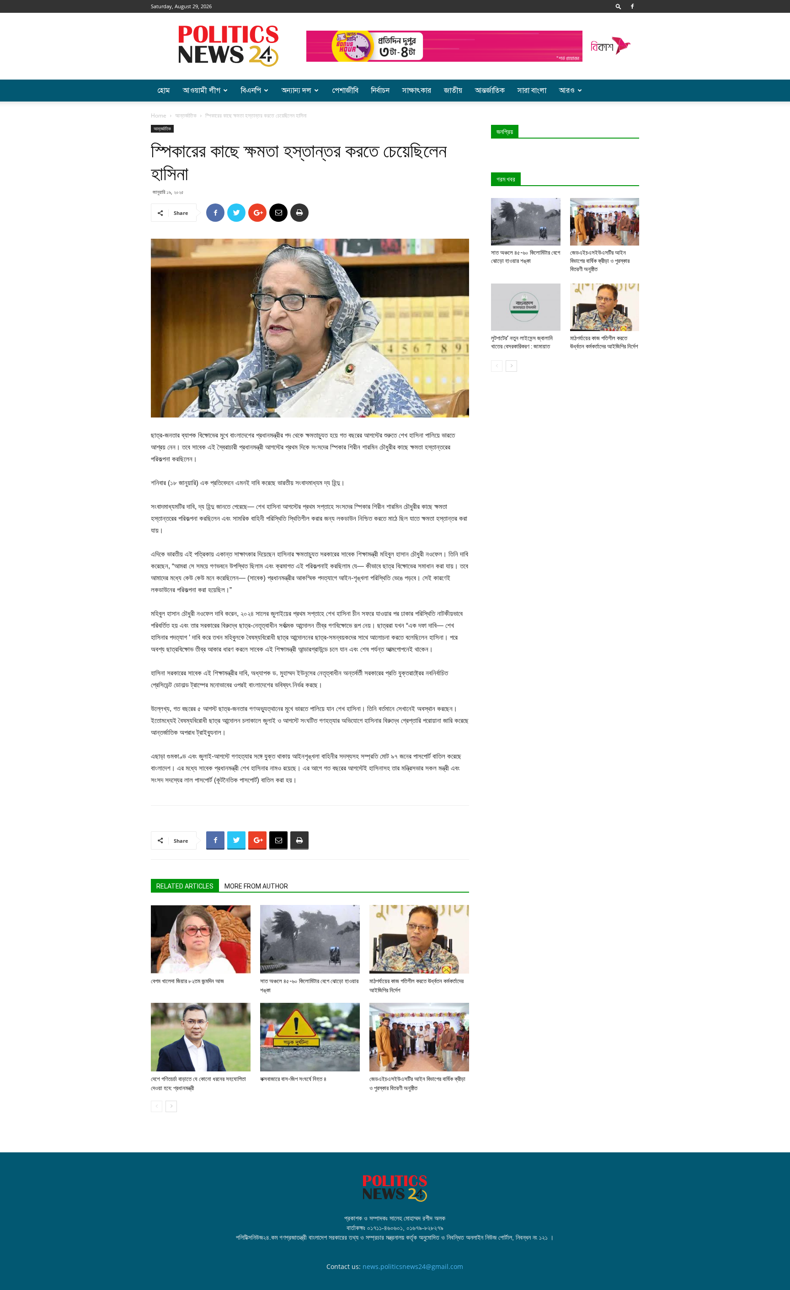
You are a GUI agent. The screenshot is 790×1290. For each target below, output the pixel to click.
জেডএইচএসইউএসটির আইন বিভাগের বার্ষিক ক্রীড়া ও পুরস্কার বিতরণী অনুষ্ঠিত (600, 261)
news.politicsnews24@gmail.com (413, 1266)
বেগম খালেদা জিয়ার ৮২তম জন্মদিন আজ (187, 981)
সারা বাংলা (532, 90)
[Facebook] (632, 6)
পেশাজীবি (345, 90)
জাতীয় (453, 90)
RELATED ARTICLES (185, 886)
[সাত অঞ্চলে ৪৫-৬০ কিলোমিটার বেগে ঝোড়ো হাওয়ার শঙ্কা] (310, 939)
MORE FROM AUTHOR (256, 886)
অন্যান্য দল (296, 90)
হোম (163, 90)
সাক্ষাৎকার (416, 90)
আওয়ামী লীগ (201, 90)
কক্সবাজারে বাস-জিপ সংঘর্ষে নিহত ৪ (293, 1079)
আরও (567, 90)
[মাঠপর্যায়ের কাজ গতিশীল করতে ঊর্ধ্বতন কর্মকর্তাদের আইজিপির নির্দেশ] (419, 939)
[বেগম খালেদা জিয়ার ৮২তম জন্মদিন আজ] (201, 939)
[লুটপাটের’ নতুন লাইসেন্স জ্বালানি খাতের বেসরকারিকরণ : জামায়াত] (525, 307)
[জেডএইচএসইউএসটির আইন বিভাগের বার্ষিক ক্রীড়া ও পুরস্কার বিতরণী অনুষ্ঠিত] (419, 1037)
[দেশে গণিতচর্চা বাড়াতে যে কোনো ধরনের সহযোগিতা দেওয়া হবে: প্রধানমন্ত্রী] (201, 1037)
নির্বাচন (380, 90)
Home (158, 115)
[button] (618, 6)
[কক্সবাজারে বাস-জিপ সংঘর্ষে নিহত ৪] (310, 1037)
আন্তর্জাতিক (490, 90)
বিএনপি (251, 90)
